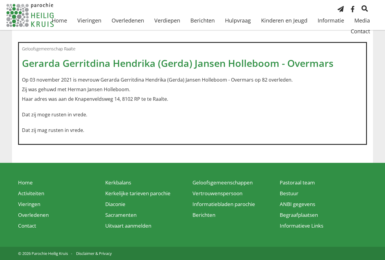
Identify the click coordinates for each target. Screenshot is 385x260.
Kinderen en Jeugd (284, 20)
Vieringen (89, 20)
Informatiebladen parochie (223, 204)
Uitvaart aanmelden (128, 225)
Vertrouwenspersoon (217, 193)
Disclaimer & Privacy (94, 253)
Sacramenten (121, 214)
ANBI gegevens (297, 204)
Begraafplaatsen (299, 214)
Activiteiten (31, 193)
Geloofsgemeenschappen (222, 182)
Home (59, 20)
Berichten (202, 20)
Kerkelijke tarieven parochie (138, 193)
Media (362, 20)
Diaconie (115, 204)
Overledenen (128, 20)
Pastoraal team (297, 182)
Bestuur (289, 193)
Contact (360, 31)
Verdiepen (167, 20)
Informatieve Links (301, 225)
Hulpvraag (238, 20)
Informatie (331, 20)
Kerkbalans (118, 182)
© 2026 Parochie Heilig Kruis (43, 253)
